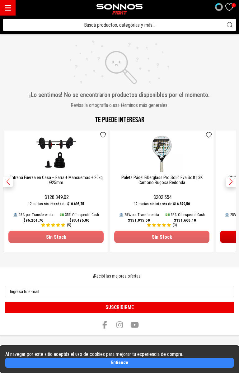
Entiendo (119, 362)
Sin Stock (56, 237)
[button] (231, 182)
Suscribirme (119, 307)
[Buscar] (229, 25)
